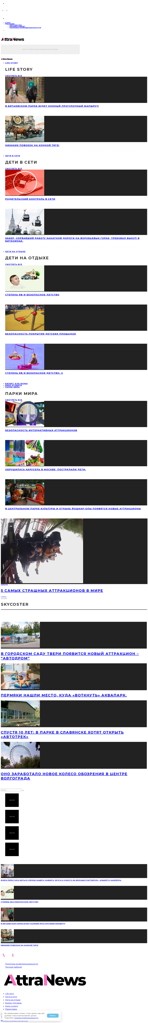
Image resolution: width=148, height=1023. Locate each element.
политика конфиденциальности (26, 1018)
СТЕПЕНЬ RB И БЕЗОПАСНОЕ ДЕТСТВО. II (34, 373)
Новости (4, 584)
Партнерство (16, 25)
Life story (11, 63)
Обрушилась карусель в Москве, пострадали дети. (45, 469)
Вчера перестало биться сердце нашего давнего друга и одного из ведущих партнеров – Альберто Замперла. (61, 880)
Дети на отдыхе (15, 252)
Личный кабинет (17, 26)
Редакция (10, 24)
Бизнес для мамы (13, 1003)
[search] (23, 790)
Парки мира (12, 387)
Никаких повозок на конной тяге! (32, 145)
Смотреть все (13, 76)
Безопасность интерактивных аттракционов (41, 430)
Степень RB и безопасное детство (32, 294)
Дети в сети (12, 156)
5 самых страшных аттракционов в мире (52, 590)
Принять (53, 1015)
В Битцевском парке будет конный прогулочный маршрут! (52, 106)
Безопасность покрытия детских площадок (40, 334)
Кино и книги (11, 1006)
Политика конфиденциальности (25, 27)
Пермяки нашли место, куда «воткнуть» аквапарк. (64, 695)
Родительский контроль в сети (30, 199)
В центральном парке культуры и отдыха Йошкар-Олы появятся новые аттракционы (73, 508)
